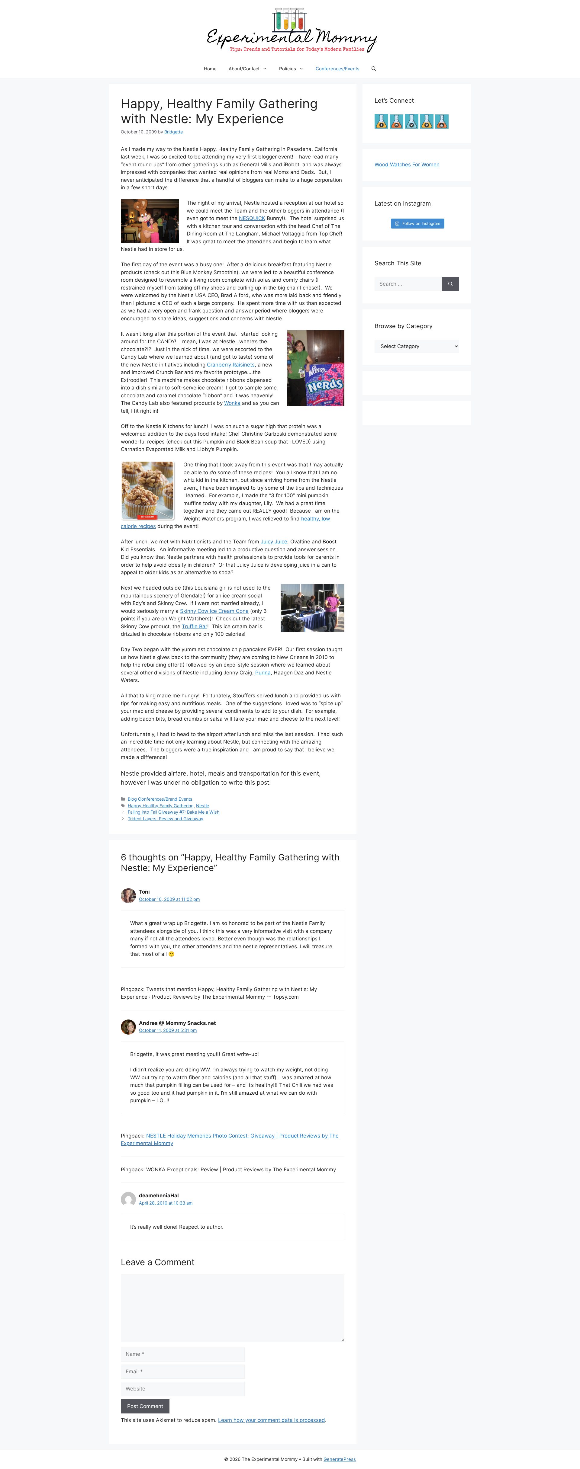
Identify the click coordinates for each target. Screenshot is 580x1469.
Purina (263, 673)
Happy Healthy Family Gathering (161, 805)
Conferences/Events (337, 69)
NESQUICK (252, 218)
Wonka (232, 403)
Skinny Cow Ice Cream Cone (214, 611)
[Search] (450, 284)
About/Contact (244, 69)
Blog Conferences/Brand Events (160, 799)
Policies (287, 69)
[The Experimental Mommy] (290, 30)
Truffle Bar (194, 626)
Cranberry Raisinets (231, 365)
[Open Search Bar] (374, 69)
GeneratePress (340, 1459)
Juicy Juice (274, 542)
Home (210, 69)
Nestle (202, 805)
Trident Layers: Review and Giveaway (165, 818)
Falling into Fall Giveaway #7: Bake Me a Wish (174, 812)
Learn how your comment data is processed (271, 1420)
